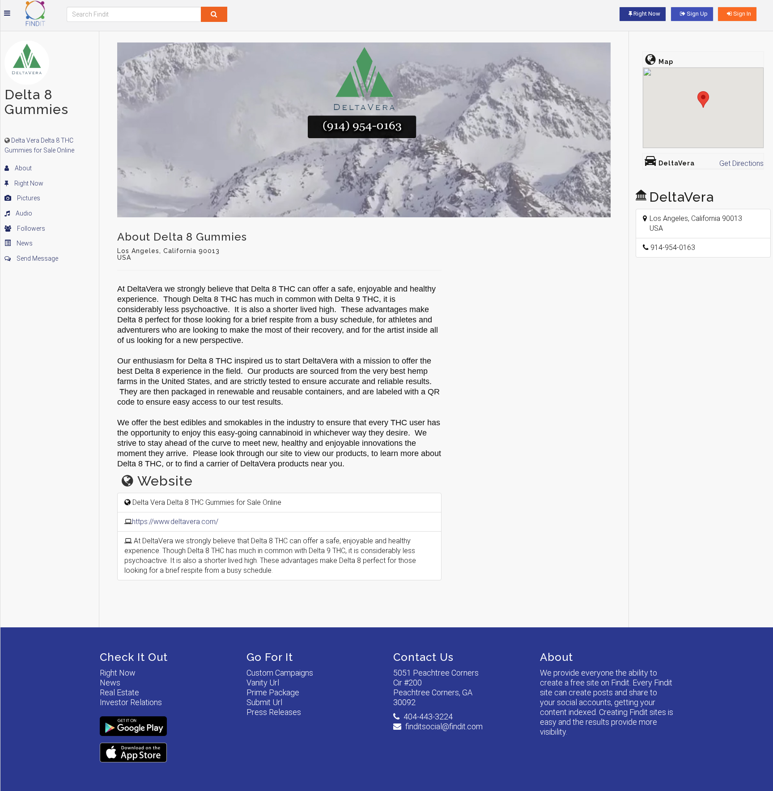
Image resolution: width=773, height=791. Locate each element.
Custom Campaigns (279, 672)
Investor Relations (131, 702)
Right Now (28, 183)
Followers (30, 228)
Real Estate (119, 692)
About (22, 168)
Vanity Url (262, 682)
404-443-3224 (428, 716)
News (24, 243)
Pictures (28, 198)
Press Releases (273, 712)
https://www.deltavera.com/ (175, 521)
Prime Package (272, 692)
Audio (23, 213)
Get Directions (741, 163)
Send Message (36, 258)
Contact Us (423, 657)
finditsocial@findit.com (444, 726)
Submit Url (264, 702)
